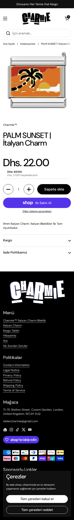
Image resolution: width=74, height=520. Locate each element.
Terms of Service (14, 390)
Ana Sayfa (9, 44)
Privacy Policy (12, 375)
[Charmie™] (36, 18)
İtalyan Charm (12, 325)
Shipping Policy (13, 385)
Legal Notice (11, 370)
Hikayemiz (9, 335)
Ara (5, 340)
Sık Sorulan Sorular (15, 346)
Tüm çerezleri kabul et (37, 499)
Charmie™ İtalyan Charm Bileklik (24, 320)
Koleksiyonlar (28, 44)
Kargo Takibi (11, 330)
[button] (67, 18)
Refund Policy (12, 380)
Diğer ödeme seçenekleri (37, 211)
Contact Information (16, 365)
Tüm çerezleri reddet (37, 510)
